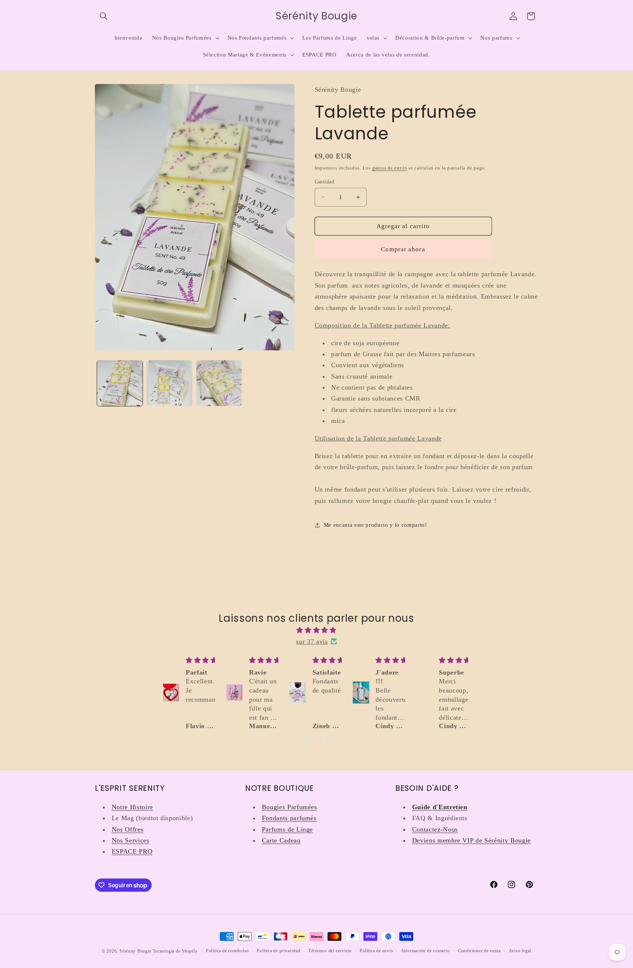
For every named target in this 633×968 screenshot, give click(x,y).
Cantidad (324, 181)
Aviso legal (520, 950)
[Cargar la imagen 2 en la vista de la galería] (169, 383)
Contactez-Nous (435, 829)
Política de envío (376, 950)
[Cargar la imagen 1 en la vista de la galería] (120, 383)
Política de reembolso (227, 950)
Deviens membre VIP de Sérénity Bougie (471, 840)
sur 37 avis (311, 641)
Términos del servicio (330, 950)
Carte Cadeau (281, 840)
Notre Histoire (132, 807)
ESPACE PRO (132, 851)
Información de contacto (425, 950)
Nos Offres (128, 829)
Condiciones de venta (479, 950)
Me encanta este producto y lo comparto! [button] (375, 525)
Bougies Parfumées (289, 807)
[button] (103, 16)
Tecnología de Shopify (175, 951)
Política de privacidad (278, 950)
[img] (316, 630)
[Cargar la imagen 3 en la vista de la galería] (219, 383)
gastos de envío (389, 167)
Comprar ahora (403, 248)
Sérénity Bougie (135, 951)
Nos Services (130, 840)
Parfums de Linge (287, 829)
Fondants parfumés (289, 818)
